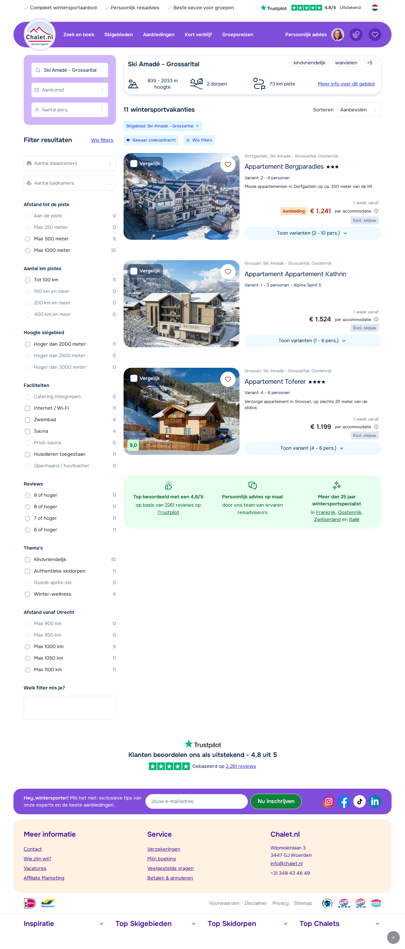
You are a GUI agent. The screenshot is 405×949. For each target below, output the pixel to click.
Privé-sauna (75, 442)
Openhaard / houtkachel (75, 465)
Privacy (280, 903)
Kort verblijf (198, 34)
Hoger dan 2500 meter (75, 355)
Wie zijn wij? (38, 859)
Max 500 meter (75, 239)
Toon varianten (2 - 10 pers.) (309, 233)
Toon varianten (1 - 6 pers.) (309, 340)
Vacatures (35, 868)
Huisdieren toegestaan (75, 454)
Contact (33, 849)
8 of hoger (75, 506)
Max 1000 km (75, 646)
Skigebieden (118, 34)
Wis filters (102, 140)
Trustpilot (168, 512)
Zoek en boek (78, 34)
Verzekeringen (163, 849)
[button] (252, 75)
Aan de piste (75, 216)
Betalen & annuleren (170, 878)
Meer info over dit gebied (346, 84)
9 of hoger (75, 495)
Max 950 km (75, 635)
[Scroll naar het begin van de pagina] (393, 937)
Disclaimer (256, 903)
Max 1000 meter (75, 250)
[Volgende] (233, 196)
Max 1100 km (75, 669)
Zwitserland (327, 519)
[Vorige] (130, 196)
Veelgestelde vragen (170, 868)
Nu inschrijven (276, 801)
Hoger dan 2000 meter (75, 344)
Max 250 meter (75, 227)
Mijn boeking (161, 859)
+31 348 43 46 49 (290, 873)
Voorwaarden (224, 903)
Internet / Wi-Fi (75, 408)
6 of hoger (75, 530)
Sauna (75, 431)
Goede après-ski (75, 582)
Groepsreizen (237, 34)
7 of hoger (75, 518)
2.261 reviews (241, 766)
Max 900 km (75, 623)
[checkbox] (145, 164)
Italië (354, 519)
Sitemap (303, 903)
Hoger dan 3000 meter (75, 367)
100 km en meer (75, 291)
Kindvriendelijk (75, 559)
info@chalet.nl (287, 863)
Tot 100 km (75, 280)
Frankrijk (326, 512)
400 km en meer (75, 314)
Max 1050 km (75, 658)
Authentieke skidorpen (75, 571)
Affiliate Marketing (44, 878)
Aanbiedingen (158, 34)
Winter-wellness (75, 594)
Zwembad (75, 419)
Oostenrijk (349, 512)
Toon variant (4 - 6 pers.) (309, 448)
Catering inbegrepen (75, 396)
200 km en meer (75, 303)
